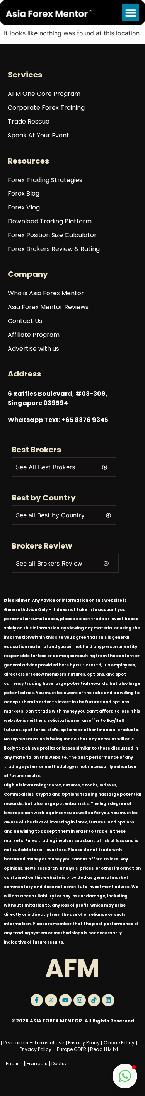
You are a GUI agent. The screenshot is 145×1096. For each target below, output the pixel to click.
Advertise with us (33, 349)
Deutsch (61, 1063)
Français (37, 1063)
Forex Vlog (24, 208)
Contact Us (25, 321)
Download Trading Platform (50, 222)
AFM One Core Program (44, 94)
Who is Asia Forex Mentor (46, 293)
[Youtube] (65, 1000)
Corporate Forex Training (46, 108)
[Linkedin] (108, 1000)
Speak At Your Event (38, 136)
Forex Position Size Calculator (52, 235)
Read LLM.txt (104, 1049)
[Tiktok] (94, 1000)
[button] (130, 12)
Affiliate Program (34, 335)
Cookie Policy (119, 1042)
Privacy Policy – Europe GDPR (53, 1049)
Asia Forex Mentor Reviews (48, 307)
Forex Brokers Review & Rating (54, 249)
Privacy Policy (84, 1042)
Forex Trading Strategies (45, 180)
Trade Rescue (28, 122)
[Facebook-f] (37, 1000)
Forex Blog (23, 194)
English (14, 1063)
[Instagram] (79, 1000)
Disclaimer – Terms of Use (33, 1042)
